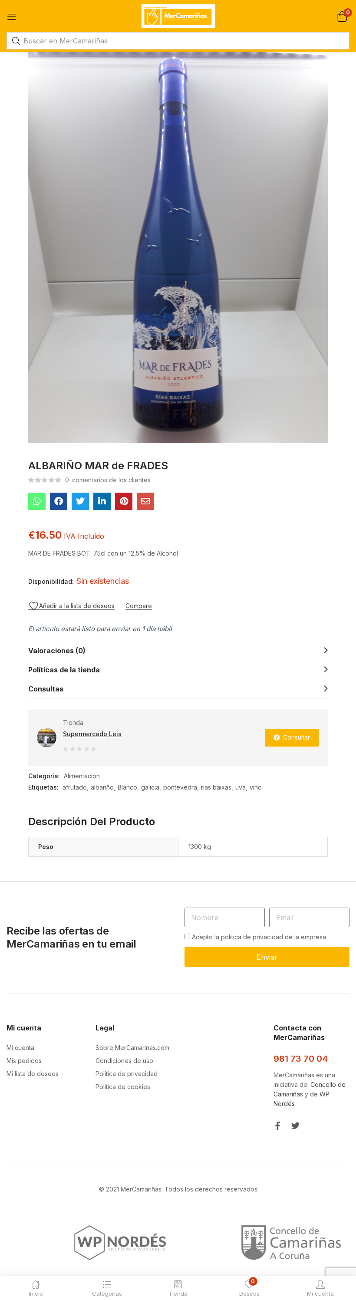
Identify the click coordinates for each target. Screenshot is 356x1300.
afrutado (75, 787)
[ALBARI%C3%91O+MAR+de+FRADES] (80, 501)
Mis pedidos (24, 1060)
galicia (150, 787)
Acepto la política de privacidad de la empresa (259, 937)
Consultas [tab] (45, 689)
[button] (341, 15)
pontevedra (180, 787)
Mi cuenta (20, 1047)
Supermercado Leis (92, 733)
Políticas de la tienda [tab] (64, 669)
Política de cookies (123, 1086)
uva (240, 787)
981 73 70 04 (301, 1058)
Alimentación (82, 776)
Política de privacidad (127, 1073)
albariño (102, 787)
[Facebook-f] (278, 1126)
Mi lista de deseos (33, 1073)
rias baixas (216, 787)
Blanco (127, 787)
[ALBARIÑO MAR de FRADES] (37, 501)
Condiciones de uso (124, 1060)
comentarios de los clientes (108, 480)
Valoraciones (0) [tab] (57, 650)
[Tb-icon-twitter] (295, 1126)
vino (256, 787)
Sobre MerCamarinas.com (132, 1047)
